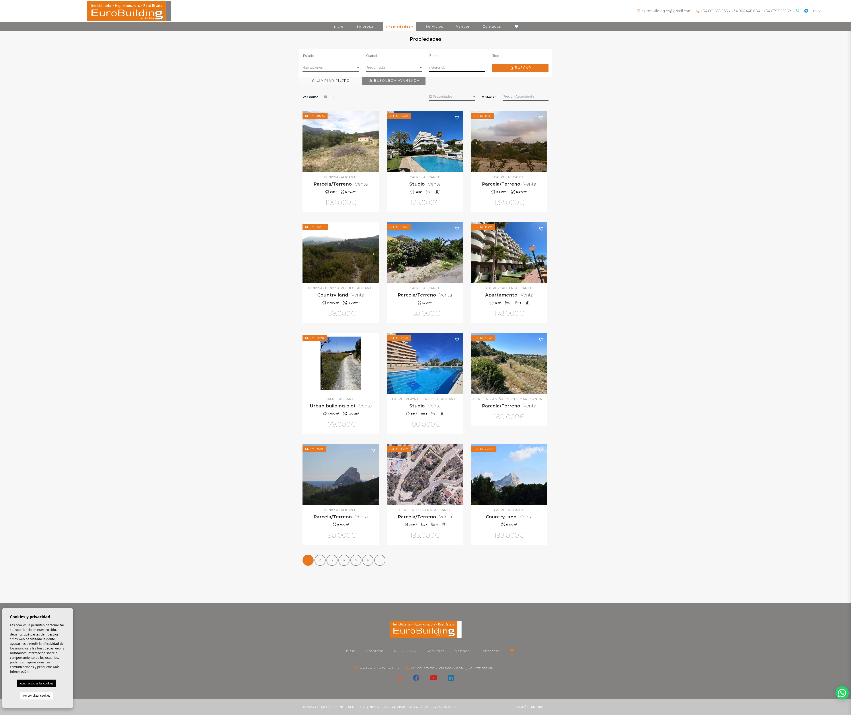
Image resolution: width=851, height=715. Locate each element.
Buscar (522, 68)
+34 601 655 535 (714, 11)
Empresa (364, 27)
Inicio (338, 27)
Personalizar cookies (36, 696)
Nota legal (379, 707)
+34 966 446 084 (745, 11)
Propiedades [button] (398, 26)
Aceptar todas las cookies (36, 683)
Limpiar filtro (332, 81)
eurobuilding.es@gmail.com (666, 11)
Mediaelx (539, 707)
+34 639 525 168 (777, 11)
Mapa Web (446, 707)
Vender (463, 27)
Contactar (492, 27)
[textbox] (331, 55)
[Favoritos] (373, 117)
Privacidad (404, 707)
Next (373, 141)
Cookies (426, 707)
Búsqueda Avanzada (396, 81)
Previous (308, 141)
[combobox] (331, 56)
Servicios (434, 27)
